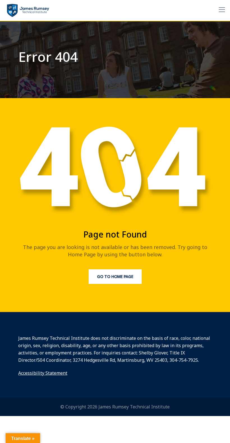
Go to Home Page (115, 276)
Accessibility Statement (42, 373)
